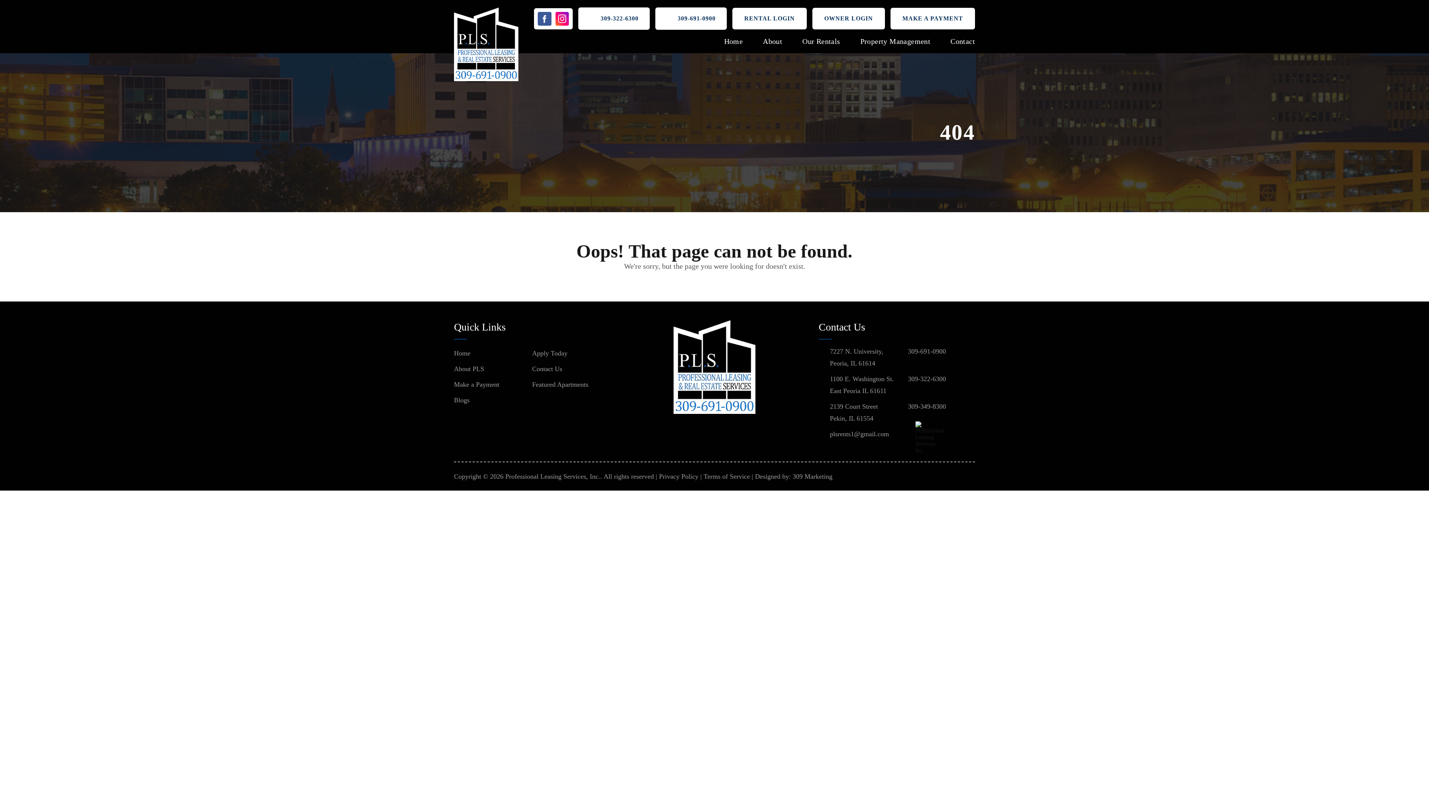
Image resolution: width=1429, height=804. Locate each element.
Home (733, 41)
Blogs (462, 400)
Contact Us (547, 369)
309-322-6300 (620, 18)
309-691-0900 (697, 18)
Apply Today (550, 353)
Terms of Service (727, 476)
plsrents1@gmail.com (859, 434)
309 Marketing (812, 476)
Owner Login (848, 18)
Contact (962, 41)
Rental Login (769, 18)
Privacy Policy (678, 476)
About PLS (469, 369)
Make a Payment (932, 18)
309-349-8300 (927, 406)
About (772, 41)
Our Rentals (821, 41)
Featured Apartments (560, 384)
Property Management (895, 41)
